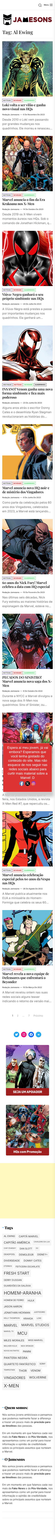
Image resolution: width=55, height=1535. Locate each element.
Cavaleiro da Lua (42, 1242)
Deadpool (9, 1254)
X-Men (11, 1385)
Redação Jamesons (10, 114)
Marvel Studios (35, 1325)
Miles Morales (14, 1340)
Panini (27, 1351)
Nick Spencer (27, 1346)
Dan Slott (26, 1248)
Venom (35, 1370)
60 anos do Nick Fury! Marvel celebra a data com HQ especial (26, 584)
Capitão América (17, 1242)
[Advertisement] (27, 1190)
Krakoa (28, 1318)
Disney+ (42, 1254)
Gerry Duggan (13, 1280)
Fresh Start (16, 1273)
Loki (39, 1318)
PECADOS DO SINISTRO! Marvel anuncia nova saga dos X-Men (27, 681)
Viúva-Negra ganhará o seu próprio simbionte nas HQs (23, 296)
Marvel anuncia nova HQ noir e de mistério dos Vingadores (25, 489)
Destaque (7, 385)
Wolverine (37, 1377)
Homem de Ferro (14, 1300)
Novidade (17, 100)
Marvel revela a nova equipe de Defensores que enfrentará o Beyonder (25, 977)
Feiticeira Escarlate (28, 1266)
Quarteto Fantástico (20, 1364)
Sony (42, 1364)
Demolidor (26, 1254)
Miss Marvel (35, 1340)
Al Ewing (9, 1236)
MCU (22, 1333)
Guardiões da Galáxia (17, 1285)
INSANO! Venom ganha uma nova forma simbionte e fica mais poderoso (27, 393)
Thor (23, 1370)
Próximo (38, 1015)
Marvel (11, 1325)
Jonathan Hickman (17, 1312)
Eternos (8, 1266)
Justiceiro (39, 1312)
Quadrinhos (29, 100)
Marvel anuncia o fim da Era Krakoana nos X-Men (23, 201)
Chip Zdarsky (10, 1248)
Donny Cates (32, 1260)
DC (37, 1248)
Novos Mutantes (11, 1351)
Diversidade (12, 1260)
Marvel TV (9, 1331)
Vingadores (14, 1378)
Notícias (7, 100)
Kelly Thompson (12, 1318)
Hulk (31, 1300)
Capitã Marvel (28, 1236)
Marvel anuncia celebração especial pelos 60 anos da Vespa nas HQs (26, 878)
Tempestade (9, 1370)
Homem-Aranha (22, 1293)
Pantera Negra (16, 1357)
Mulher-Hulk (10, 1346)
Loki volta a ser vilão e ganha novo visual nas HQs (24, 107)
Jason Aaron (13, 1306)
